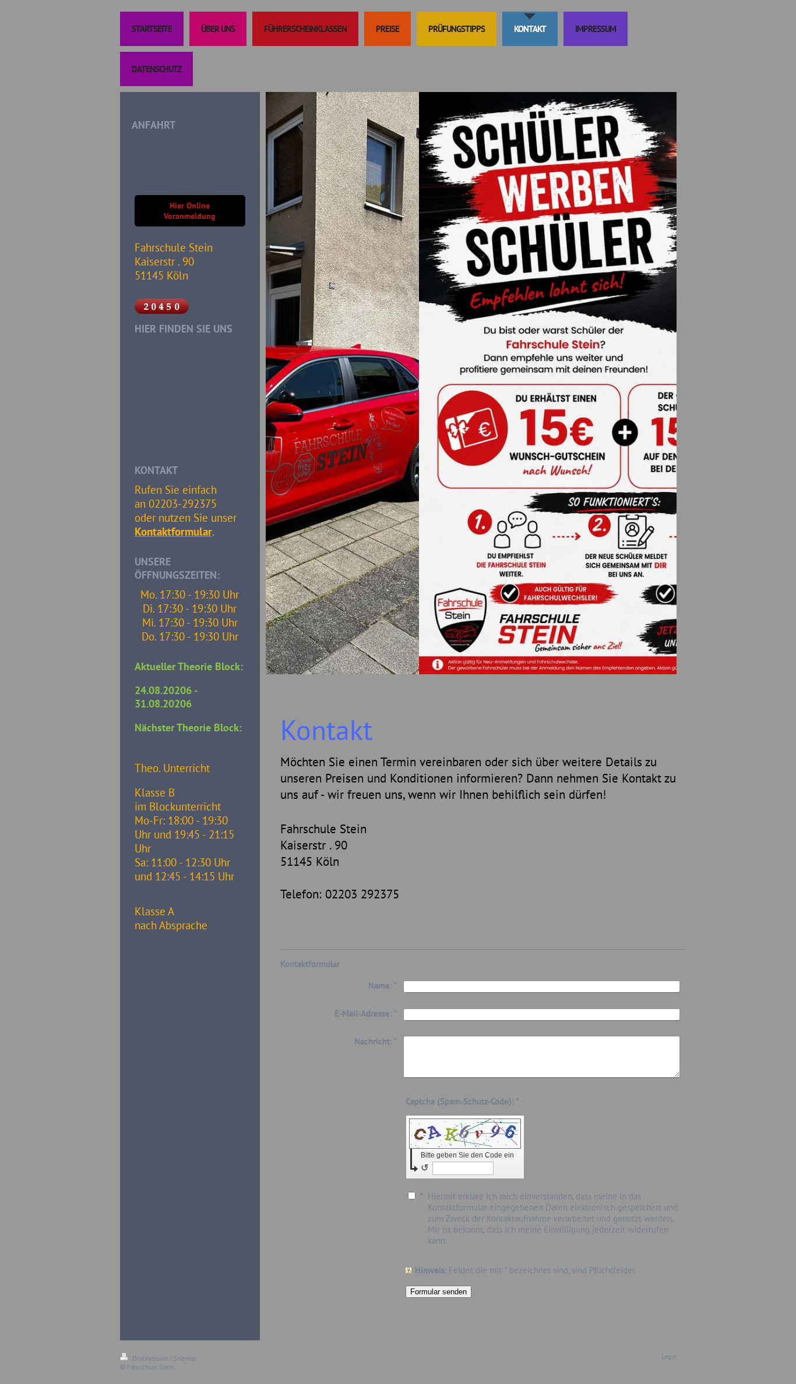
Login (669, 1357)
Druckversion (150, 1358)
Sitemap (185, 1358)
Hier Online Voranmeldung (190, 210)
